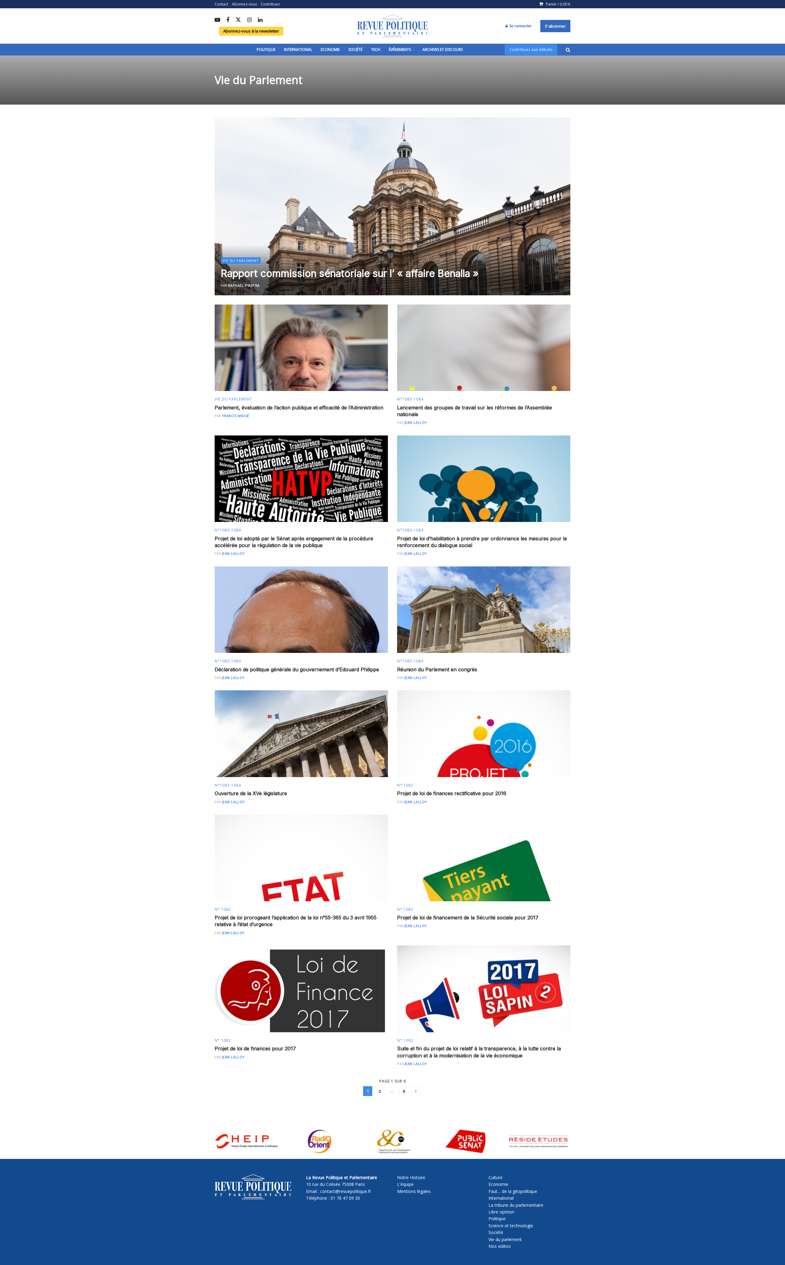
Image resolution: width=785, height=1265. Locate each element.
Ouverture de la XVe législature (251, 793)
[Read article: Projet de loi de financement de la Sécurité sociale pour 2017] (483, 858)
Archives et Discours (443, 49)
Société (355, 49)
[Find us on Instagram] (249, 20)
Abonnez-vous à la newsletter (251, 31)
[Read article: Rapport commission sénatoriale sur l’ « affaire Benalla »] (392, 206)
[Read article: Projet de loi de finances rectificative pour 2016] (483, 733)
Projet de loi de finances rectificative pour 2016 (451, 793)
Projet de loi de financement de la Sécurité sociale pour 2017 (467, 917)
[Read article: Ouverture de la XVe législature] (301, 733)
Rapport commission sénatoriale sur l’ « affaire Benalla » (350, 273)
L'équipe (405, 1184)
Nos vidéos (499, 1246)
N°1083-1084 (410, 399)
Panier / (558, 4)
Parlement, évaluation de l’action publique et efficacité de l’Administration (299, 407)
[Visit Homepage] (392, 26)
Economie (330, 49)
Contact (221, 4)
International (298, 49)
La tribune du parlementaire (515, 1205)
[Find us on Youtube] (217, 20)
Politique (266, 49)
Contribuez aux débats (531, 49)
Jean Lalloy (415, 422)
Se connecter (520, 26)
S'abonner (555, 26)
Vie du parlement (505, 1239)
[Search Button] (568, 50)
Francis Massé (235, 415)
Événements (400, 49)
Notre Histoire (411, 1177)
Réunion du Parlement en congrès (437, 669)
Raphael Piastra (244, 285)
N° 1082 (405, 785)
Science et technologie (510, 1226)
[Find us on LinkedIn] (260, 20)
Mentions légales (414, 1191)
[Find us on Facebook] (227, 20)
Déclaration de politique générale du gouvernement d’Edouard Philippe (297, 669)
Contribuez (270, 4)
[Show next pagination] (415, 1091)
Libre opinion (501, 1212)
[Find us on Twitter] (238, 20)
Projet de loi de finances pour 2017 (255, 1048)
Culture (495, 1177)
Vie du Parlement (241, 260)
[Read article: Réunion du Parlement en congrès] (483, 609)
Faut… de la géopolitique (512, 1191)
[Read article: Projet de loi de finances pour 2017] (301, 988)
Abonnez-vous (244, 4)
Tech (375, 49)
